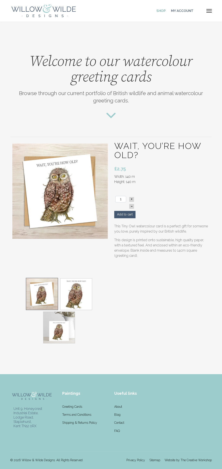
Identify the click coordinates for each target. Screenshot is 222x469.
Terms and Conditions (76, 414)
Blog (117, 414)
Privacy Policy (135, 460)
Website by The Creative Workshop (188, 460)
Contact (119, 422)
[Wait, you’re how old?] (60, 191)
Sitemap (154, 460)
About (118, 406)
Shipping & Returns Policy (79, 422)
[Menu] (209, 11)
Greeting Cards (72, 406)
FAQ (117, 431)
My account (182, 11)
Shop (161, 11)
